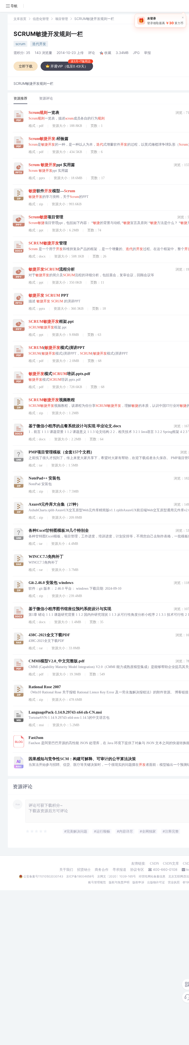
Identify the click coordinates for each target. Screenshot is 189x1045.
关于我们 (66, 870)
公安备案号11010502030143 (43, 876)
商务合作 (102, 870)
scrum (20, 44)
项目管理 (61, 19)
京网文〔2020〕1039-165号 (116, 876)
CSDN (154, 863)
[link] (20, 19)
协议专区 (137, 870)
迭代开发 (39, 44)
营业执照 (174, 882)
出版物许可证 (156, 882)
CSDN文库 (171, 863)
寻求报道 (119, 870)
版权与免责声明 (119, 882)
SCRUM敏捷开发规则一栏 (48, 33)
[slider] (36, 831)
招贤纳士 (84, 870)
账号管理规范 (97, 882)
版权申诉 (138, 882)
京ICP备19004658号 (80, 876)
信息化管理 (41, 19)
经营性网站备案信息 (152, 876)
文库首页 (20, 19)
